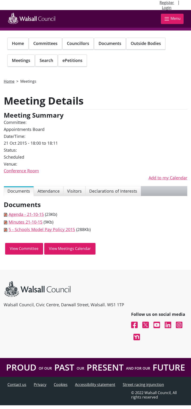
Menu (176, 18)
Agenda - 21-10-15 (26, 214)
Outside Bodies (146, 43)
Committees (45, 43)
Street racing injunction (143, 384)
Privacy (40, 384)
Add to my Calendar (168, 178)
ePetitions (72, 60)
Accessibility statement (95, 384)
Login (166, 7)
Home (18, 43)
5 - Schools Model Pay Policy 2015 (42, 229)
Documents (110, 43)
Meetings (21, 60)
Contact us (16, 384)
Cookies (61, 384)
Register (167, 2)
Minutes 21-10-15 (25, 222)
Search (46, 60)
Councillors (78, 43)
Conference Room (21, 171)
